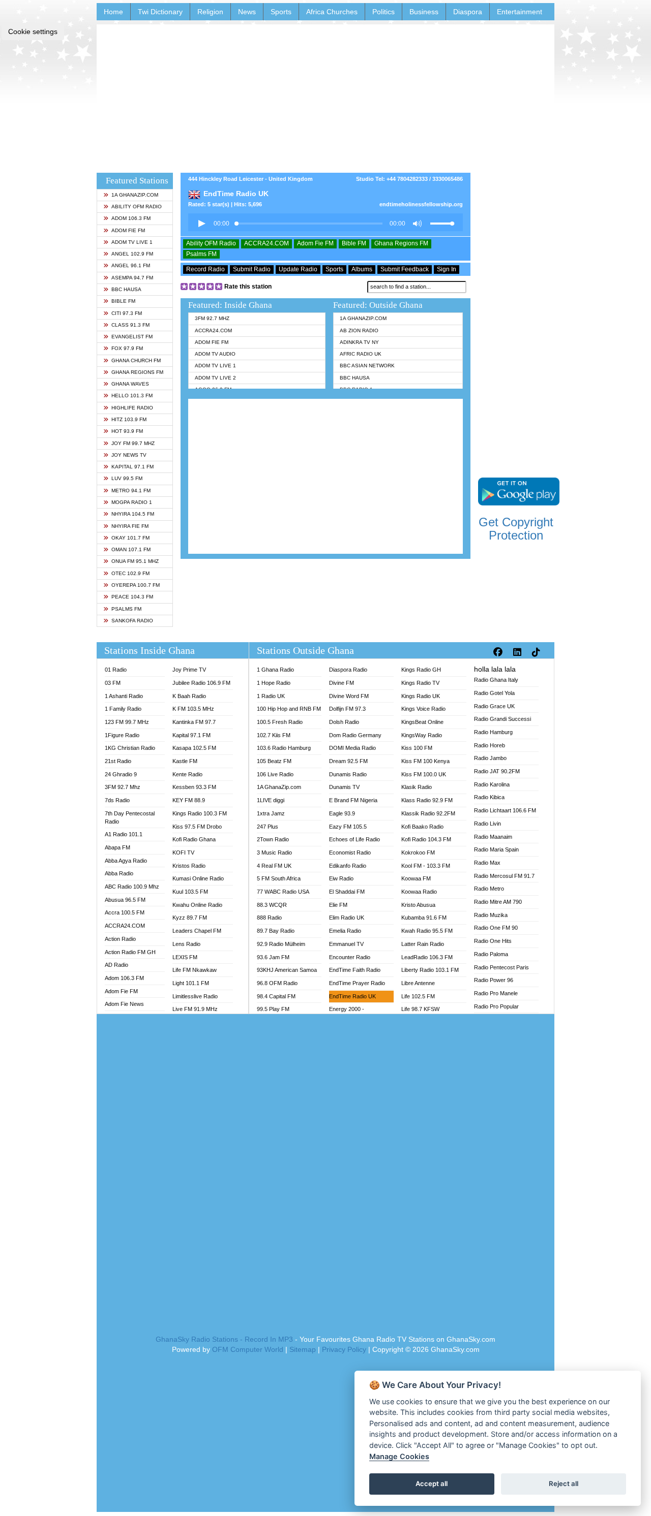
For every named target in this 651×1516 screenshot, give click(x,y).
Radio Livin (487, 823)
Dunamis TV (344, 787)
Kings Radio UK (420, 696)
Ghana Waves (130, 384)
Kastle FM (184, 761)
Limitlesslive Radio (195, 996)
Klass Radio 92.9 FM (427, 800)
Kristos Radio (188, 866)
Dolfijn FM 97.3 (347, 709)
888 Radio (269, 917)
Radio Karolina (492, 784)
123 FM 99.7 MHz (127, 722)
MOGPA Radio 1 (131, 502)
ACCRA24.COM (266, 243)
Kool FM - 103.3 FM (425, 866)
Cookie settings (32, 31)
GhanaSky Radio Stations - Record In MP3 (224, 1339)
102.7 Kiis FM (273, 735)
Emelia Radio (345, 931)
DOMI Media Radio (352, 748)
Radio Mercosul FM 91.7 (504, 876)
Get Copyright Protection (516, 528)
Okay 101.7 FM (130, 538)
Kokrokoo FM (418, 852)
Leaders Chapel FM (196, 931)
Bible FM (123, 301)
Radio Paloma (491, 954)
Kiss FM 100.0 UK (423, 774)
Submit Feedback (404, 269)
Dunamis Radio (348, 774)
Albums (361, 269)
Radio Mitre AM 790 (498, 902)
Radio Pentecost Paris (501, 967)
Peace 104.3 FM (132, 596)
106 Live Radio (275, 774)
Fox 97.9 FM (127, 348)
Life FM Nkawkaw (194, 970)
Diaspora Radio (348, 670)
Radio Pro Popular (496, 1006)
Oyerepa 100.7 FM (135, 585)
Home (113, 12)
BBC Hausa (126, 289)
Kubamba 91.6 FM (424, 917)
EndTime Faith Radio (354, 970)
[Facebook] (499, 652)
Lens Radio (186, 944)
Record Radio (205, 269)
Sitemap (302, 1349)
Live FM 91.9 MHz (195, 1009)
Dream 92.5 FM (348, 761)
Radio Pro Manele (496, 993)
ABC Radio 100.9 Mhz (132, 886)
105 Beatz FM (274, 761)
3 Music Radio (274, 852)
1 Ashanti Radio (124, 696)
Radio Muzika (491, 915)
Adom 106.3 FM (131, 218)
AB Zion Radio (359, 330)
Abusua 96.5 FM (125, 900)
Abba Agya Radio (126, 861)
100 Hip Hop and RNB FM (289, 709)
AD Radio (116, 965)
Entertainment (519, 12)
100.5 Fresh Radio (280, 722)
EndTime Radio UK (352, 996)
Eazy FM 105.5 (348, 827)
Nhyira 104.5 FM (132, 514)
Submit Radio (252, 269)
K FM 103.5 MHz (193, 709)
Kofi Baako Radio (422, 827)
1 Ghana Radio (275, 670)
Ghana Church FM (136, 360)
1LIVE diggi (270, 800)
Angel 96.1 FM (130, 265)
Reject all (563, 1483)
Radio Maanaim (493, 837)
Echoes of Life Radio (354, 839)
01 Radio (116, 670)
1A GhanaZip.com (134, 195)
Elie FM (338, 905)
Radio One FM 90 (496, 928)
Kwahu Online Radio (197, 905)
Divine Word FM (349, 696)
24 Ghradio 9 (121, 774)
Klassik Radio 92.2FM (428, 813)
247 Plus (267, 827)
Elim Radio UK (346, 917)
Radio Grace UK (494, 706)
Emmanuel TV (346, 944)
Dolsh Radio (344, 722)
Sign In (446, 269)
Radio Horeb (489, 745)
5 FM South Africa (279, 878)
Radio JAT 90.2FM (497, 771)
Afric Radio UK (360, 354)
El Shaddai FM (347, 892)
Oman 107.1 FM (131, 549)
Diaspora (467, 12)
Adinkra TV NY (359, 342)
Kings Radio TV (420, 683)
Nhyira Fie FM (130, 526)
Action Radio (120, 939)
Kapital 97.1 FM (132, 466)
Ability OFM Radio (136, 206)
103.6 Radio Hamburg (284, 748)
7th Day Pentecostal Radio (130, 817)
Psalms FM (126, 609)
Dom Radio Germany (355, 735)
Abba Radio (119, 873)
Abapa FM (117, 847)
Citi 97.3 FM (126, 313)
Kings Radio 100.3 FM (199, 813)
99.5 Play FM (273, 1009)
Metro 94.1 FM (131, 490)
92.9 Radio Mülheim (281, 944)
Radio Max (487, 863)
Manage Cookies (399, 1456)
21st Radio (118, 761)
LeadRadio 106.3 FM (427, 957)
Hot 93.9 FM (127, 431)
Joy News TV (128, 455)
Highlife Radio (132, 407)
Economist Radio (350, 852)
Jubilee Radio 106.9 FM (201, 683)
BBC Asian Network (367, 365)
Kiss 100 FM (416, 748)
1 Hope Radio (273, 683)
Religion (210, 12)
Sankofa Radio (132, 620)
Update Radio (298, 269)
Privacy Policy (344, 1349)
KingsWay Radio (421, 735)
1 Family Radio (123, 709)
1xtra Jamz (271, 813)
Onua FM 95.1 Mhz (135, 561)
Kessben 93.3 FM (194, 787)
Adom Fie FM (128, 230)
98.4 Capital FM (276, 996)
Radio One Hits (493, 941)
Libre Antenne (418, 983)
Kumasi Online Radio (198, 878)
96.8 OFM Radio (277, 983)
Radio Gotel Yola (494, 693)
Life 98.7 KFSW (420, 1009)
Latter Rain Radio (422, 944)
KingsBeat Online (422, 722)
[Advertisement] (325, 95)
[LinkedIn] (518, 652)
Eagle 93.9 (342, 813)
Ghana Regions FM (137, 372)
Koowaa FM (416, 878)
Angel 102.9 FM (132, 254)
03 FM (113, 683)
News (247, 12)
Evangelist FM (132, 336)
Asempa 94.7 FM (132, 277)
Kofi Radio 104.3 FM (426, 839)
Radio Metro (489, 889)
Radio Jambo (490, 758)
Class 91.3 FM (130, 325)
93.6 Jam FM (273, 957)
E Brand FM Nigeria (353, 800)
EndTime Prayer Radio (357, 983)
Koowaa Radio (419, 892)
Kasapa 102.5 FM (194, 748)
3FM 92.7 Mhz (212, 318)
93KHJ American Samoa (287, 970)
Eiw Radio (341, 878)
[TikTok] (537, 652)
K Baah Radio (189, 696)
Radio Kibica (489, 797)
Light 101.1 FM (190, 983)
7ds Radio (117, 800)
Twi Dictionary (160, 12)
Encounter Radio (349, 957)
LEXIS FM (184, 957)
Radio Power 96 (493, 980)
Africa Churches (332, 12)
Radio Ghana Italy (496, 680)
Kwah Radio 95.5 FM (427, 931)
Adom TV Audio (215, 354)
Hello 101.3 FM (132, 395)
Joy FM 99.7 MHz (133, 443)
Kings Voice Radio (423, 709)
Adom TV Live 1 (132, 242)
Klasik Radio (416, 787)
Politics (383, 12)
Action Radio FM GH (130, 952)
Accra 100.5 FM (124, 912)
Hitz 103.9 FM (128, 419)
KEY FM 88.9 (188, 800)
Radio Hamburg (493, 732)
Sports (281, 12)
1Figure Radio (122, 735)
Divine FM (341, 683)
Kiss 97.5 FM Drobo (197, 827)
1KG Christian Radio (130, 748)
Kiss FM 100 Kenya (425, 761)
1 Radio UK (271, 696)
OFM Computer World (247, 1349)
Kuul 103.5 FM (190, 892)
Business (423, 12)
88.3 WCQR (272, 905)
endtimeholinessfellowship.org (421, 204)
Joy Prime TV (189, 670)
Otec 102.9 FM (130, 573)
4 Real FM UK (274, 866)
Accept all (432, 1483)
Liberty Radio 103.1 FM (430, 970)
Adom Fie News (124, 1004)
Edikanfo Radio (347, 866)
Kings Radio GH (421, 670)
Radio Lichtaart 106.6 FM (505, 810)
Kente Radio (187, 774)
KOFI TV (183, 852)
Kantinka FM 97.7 (194, 722)
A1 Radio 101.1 (123, 834)
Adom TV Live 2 (215, 378)
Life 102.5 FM (418, 996)
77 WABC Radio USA (283, 892)
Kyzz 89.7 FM (189, 917)
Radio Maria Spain (496, 849)
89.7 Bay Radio (275, 931)
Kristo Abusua (418, 905)
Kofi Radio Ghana (194, 839)
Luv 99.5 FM (126, 478)
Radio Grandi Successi (502, 719)
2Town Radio (273, 839)
